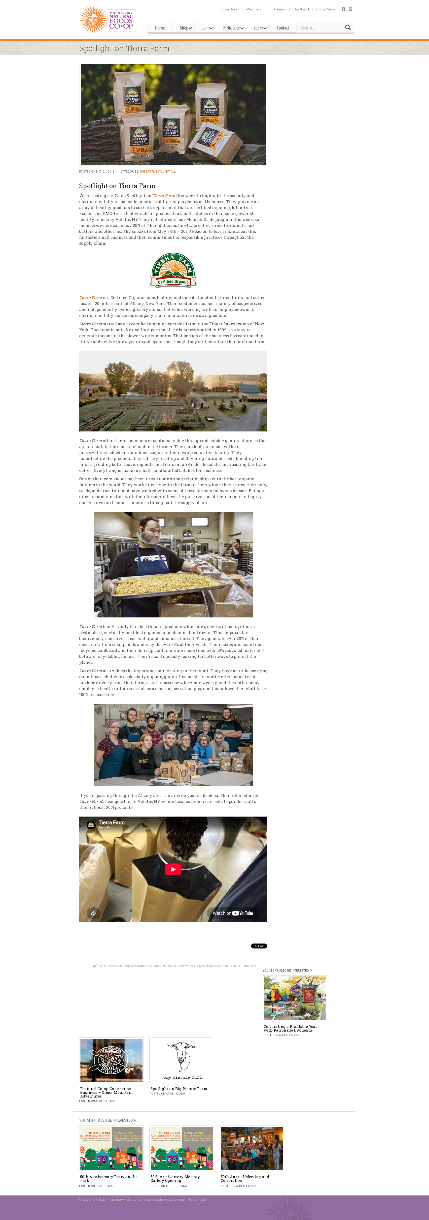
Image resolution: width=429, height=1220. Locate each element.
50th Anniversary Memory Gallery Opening (175, 1178)
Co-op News (325, 9)
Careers (280, 9)
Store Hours (230, 9)
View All (169, 171)
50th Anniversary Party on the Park (109, 1178)
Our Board (301, 9)
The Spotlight (150, 171)
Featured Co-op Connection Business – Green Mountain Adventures (106, 1092)
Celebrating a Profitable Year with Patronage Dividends (290, 1028)
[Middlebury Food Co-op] (109, 19)
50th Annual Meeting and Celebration (245, 1178)
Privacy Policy (197, 1199)
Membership (256, 9)
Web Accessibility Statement (164, 1199)
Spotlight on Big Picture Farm (178, 1088)
